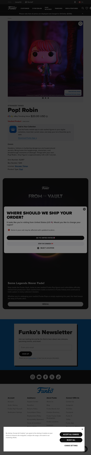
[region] (44, 439)
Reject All (71, 440)
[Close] (82, 429)
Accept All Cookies (71, 434)
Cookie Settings (71, 446)
